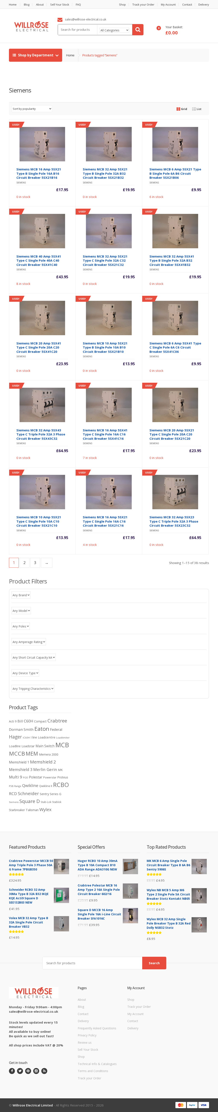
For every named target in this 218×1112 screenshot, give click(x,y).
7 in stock (107, 422)
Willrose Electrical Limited (33, 1105)
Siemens (14, 802)
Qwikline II (45, 786)
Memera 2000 (48, 754)
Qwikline (30, 785)
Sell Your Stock (59, 4)
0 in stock (40, 161)
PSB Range (15, 786)
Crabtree (57, 720)
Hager (15, 737)
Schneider (28, 793)
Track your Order (143, 4)
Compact (40, 721)
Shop (122, 4)
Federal (56, 729)
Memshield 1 (19, 762)
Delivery (203, 4)
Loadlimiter (63, 737)
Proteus (62, 777)
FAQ (78, 4)
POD (25, 777)
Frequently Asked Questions (97, 1028)
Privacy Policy (87, 1035)
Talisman (32, 810)
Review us (85, 1042)
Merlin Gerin (45, 769)
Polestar (35, 777)
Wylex (45, 809)
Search (154, 963)
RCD (13, 793)
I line (34, 737)
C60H (28, 721)
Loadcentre (46, 737)
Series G (55, 794)
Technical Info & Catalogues (97, 1064)
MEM (32, 753)
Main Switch (45, 746)
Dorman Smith (21, 729)
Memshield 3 (20, 769)
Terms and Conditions (93, 1071)
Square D (29, 801)
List (198, 109)
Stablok (56, 802)
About (40, 4)
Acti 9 (13, 721)
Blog (26, 4)
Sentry (44, 794)
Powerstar (49, 777)
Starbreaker (17, 810)
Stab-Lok (46, 802)
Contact (187, 4)
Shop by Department (35, 55)
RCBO (61, 785)
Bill (20, 721)
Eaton (41, 729)
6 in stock (173, 161)
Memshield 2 (43, 762)
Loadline (15, 746)
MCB (62, 745)
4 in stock (107, 509)
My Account (168, 4)
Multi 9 (15, 777)
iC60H (26, 737)
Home (13, 4)
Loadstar (28, 746)
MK (60, 770)
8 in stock (40, 248)
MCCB (17, 753)
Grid (183, 109)
